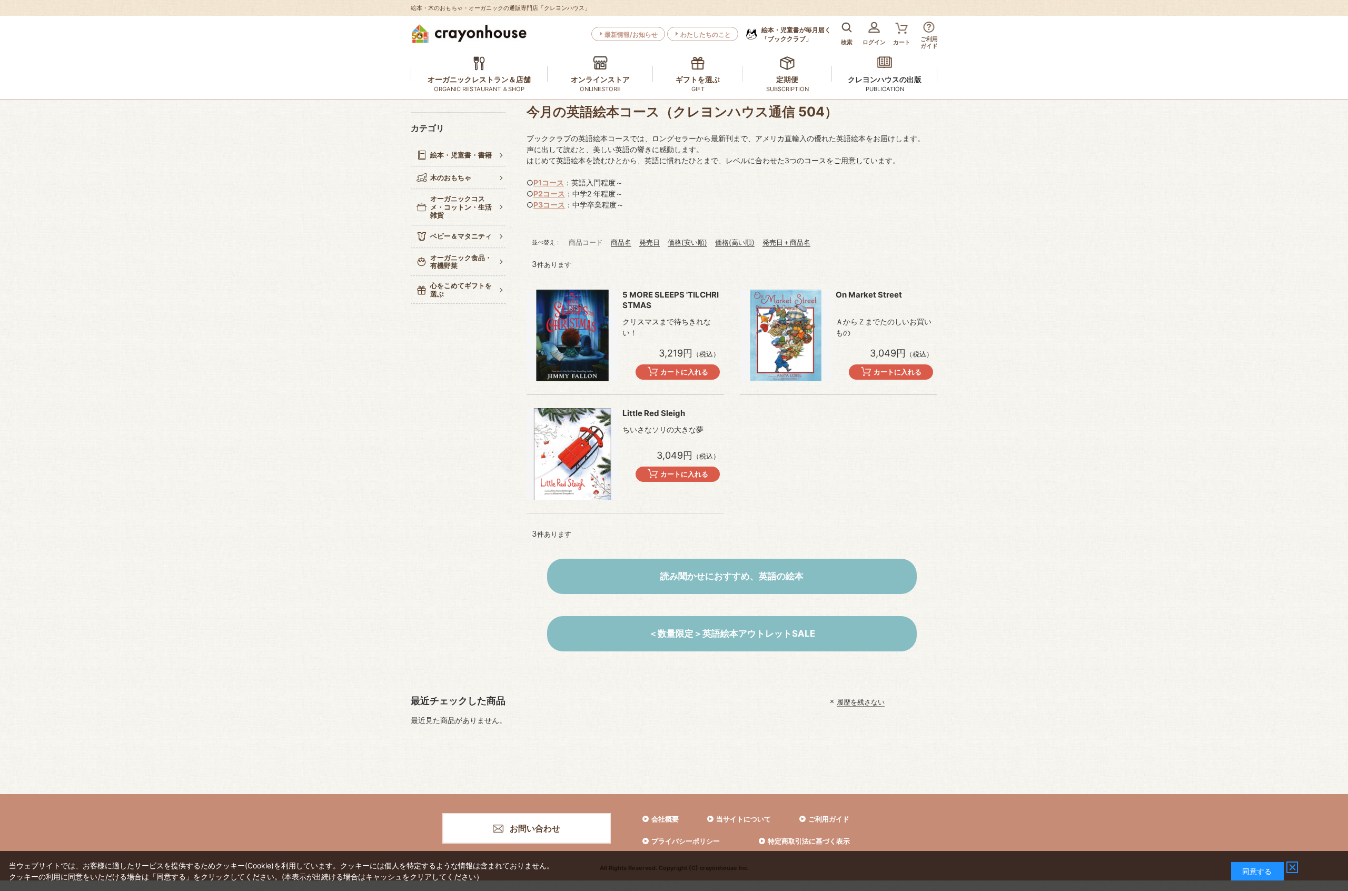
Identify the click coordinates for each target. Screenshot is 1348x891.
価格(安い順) (687, 242)
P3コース (549, 204)
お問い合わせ (535, 828)
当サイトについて (743, 819)
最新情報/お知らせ (631, 34)
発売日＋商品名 (786, 242)
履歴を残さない (861, 701)
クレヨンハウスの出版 (884, 79)
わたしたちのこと (705, 34)
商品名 (621, 242)
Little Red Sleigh (653, 413)
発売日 (649, 242)
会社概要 (665, 819)
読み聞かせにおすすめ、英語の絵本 (732, 576)
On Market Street (869, 295)
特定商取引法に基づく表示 (809, 841)
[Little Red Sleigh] (572, 454)
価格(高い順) (735, 242)
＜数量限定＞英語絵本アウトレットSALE (732, 633)
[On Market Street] (785, 335)
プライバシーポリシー (685, 841)
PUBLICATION (885, 89)
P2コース (549, 193)
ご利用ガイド (828, 819)
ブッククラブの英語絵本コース (578, 138)
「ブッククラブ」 (796, 34)
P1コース (548, 182)
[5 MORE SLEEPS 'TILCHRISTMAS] (572, 335)
